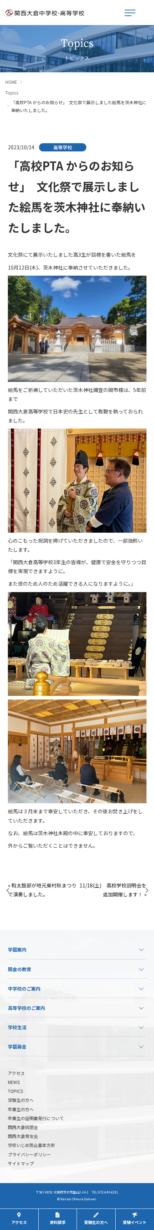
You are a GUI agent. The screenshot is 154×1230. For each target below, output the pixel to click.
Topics (11, 92)
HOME (11, 82)
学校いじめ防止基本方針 (31, 1145)
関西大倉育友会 (23, 1136)
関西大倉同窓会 (23, 1127)
